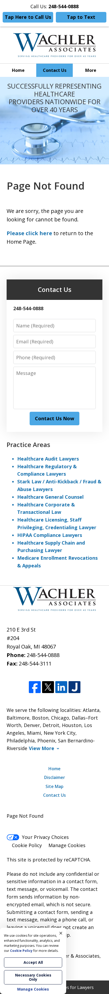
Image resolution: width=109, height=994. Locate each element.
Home (18, 70)
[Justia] (74, 687)
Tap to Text (81, 17)
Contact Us (54, 70)
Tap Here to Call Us (28, 17)
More (90, 70)
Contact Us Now (54, 418)
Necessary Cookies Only (33, 977)
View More (41, 748)
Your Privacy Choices (45, 837)
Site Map (54, 786)
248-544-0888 (43, 655)
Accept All (33, 962)
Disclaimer (54, 777)
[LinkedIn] (61, 687)
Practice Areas (28, 444)
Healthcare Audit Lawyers (48, 459)
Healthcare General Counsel (50, 497)
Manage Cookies (66, 845)
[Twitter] (48, 687)
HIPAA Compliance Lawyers (49, 535)
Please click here (29, 233)
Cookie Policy (27, 845)
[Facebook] (35, 687)
